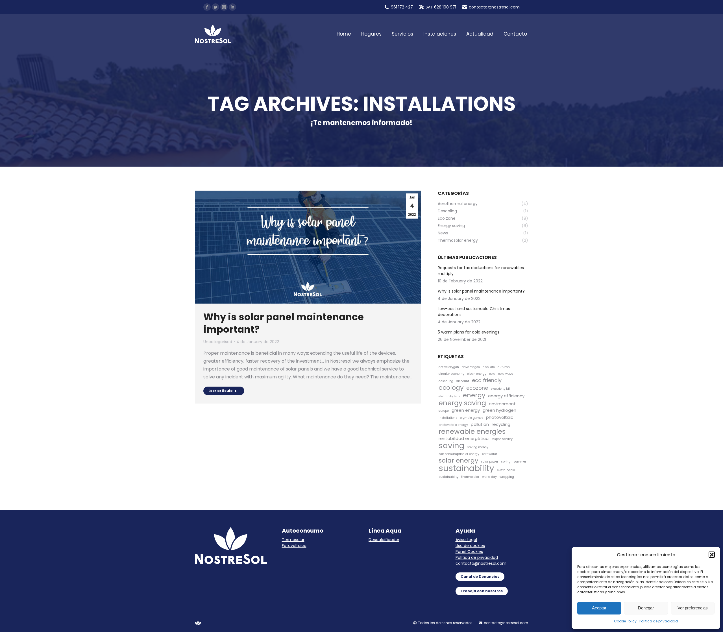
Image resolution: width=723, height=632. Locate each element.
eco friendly (487, 380)
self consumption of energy (459, 454)
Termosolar (293, 539)
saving (451, 445)
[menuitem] (344, 34)
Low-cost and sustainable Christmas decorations (474, 311)
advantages (471, 367)
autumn (504, 367)
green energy (466, 410)
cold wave (505, 374)
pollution (480, 424)
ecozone (477, 388)
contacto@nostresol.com (481, 563)
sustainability (466, 468)
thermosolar (470, 477)
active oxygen (449, 367)
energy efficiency (506, 396)
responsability (502, 439)
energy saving (462, 403)
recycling (501, 424)
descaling (446, 381)
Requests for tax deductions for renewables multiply (481, 270)
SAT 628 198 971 (441, 7)
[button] (712, 554)
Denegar (646, 607)
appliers (489, 367)
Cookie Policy (625, 621)
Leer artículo (220, 390)
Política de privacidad (658, 621)
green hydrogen (499, 410)
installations (448, 418)
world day (489, 477)
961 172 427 (402, 7)
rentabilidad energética (464, 438)
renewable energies (472, 431)
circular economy (451, 374)
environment (502, 404)
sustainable (506, 470)
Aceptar (599, 607)
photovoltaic (499, 417)
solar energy (458, 460)
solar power (489, 461)
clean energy (476, 374)
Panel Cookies (469, 551)
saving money (477, 447)
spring (506, 461)
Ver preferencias (693, 607)
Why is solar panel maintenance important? (283, 323)
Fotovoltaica (294, 545)
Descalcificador (384, 539)
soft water (489, 454)
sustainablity (448, 477)
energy (474, 395)
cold (492, 374)
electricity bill (501, 389)
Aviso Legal (466, 539)
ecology (451, 388)
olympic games (471, 418)
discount (462, 381)
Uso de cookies (470, 545)
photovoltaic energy (453, 425)
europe (444, 411)
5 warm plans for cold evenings (468, 332)
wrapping (507, 477)
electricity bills (449, 396)
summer (519, 461)
